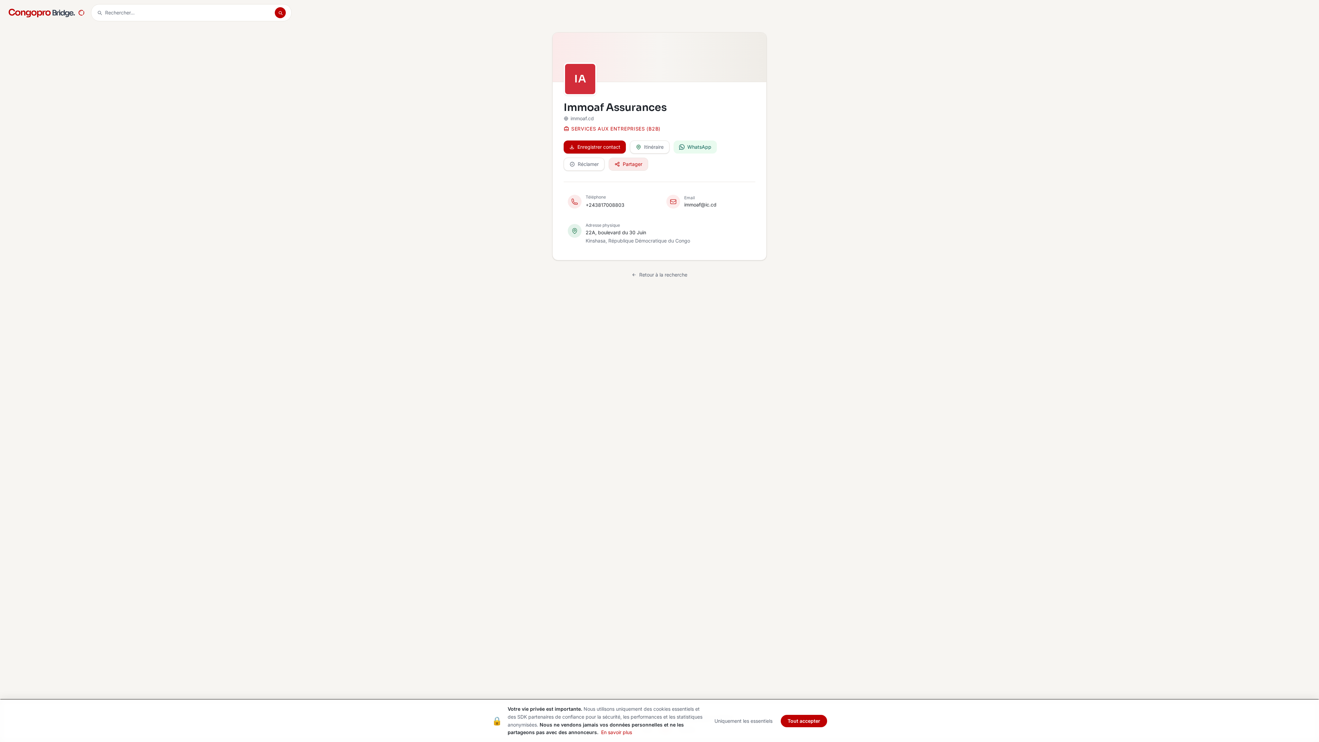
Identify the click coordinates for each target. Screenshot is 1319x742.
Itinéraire (654, 147)
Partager (632, 164)
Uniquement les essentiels (743, 721)
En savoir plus (616, 732)
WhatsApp (699, 147)
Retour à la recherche (663, 275)
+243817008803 (605, 205)
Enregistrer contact (598, 147)
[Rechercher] (280, 12)
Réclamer (588, 164)
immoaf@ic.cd (700, 204)
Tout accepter (804, 721)
